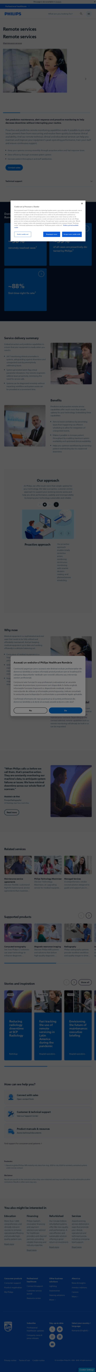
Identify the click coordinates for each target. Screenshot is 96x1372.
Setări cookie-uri (22, 234)
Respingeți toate (51, 234)
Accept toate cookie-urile (72, 234)
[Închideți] (82, 203)
